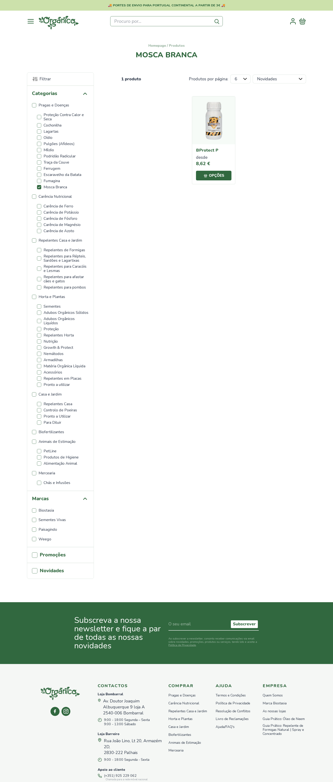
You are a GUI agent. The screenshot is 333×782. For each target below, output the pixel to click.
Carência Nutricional (183, 703)
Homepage (157, 45)
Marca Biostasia (275, 703)
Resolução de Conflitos (233, 711)
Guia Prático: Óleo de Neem (284, 719)
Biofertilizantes (179, 735)
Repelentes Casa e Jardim (187, 711)
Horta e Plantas (180, 719)
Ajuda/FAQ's (225, 727)
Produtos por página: (208, 79)
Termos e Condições (231, 695)
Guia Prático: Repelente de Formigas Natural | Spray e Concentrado (283, 730)
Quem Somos (273, 695)
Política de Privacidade (182, 645)
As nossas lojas (274, 711)
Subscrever (244, 624)
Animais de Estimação (184, 743)
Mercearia (175, 750)
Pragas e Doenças (182, 695)
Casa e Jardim (178, 727)
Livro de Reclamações (232, 719)
